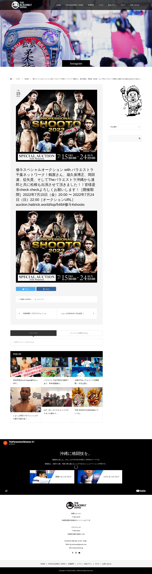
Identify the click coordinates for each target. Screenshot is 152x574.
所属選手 (91, 5)
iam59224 (28, 299)
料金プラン (112, 5)
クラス (101, 5)
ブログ (123, 5)
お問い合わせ (134, 5)
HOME (58, 5)
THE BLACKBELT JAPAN (74, 5)
